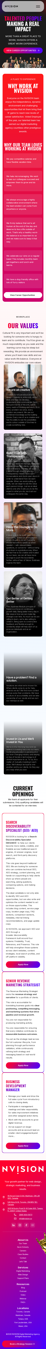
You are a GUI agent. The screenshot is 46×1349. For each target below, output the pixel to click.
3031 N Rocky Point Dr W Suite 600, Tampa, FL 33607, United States (25, 1209)
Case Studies (23, 1254)
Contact (23, 1258)
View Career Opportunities (21, 50)
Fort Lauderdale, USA (23, 1322)
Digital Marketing (23, 1271)
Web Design (23, 1275)
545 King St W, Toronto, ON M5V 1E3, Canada (23, 1203)
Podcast (23, 1291)
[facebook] (26, 1225)
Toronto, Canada (23, 1311)
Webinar (23, 1298)
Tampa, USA (23, 1319)
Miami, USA (23, 1326)
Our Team (23, 1243)
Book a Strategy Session (21, 1344)
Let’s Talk (23, 1261)
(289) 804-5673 (25, 1215)
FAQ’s (23, 1302)
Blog (23, 1288)
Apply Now (23, 964)
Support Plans (23, 1278)
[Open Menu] (38, 6)
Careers (23, 1251)
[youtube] (32, 1225)
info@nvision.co (25, 1219)
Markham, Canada (23, 1315)
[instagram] (19, 1225)
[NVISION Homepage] (12, 6)
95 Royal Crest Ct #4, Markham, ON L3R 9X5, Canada (24, 1197)
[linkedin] (13, 1225)
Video (23, 1295)
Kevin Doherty (23, 1247)
